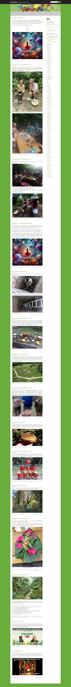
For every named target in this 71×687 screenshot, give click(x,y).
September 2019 (49, 123)
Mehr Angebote (41, 14)
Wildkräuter (28, 154)
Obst (19, 417)
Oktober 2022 (49, 106)
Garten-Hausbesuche (14, 14)
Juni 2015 (48, 148)
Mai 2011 (48, 162)
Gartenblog (13, 12)
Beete (48, 47)
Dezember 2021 (49, 112)
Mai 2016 (48, 144)
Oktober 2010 (49, 164)
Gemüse (20, 154)
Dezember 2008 (49, 177)
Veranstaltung (25, 154)
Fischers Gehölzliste (38, 12)
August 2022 (49, 108)
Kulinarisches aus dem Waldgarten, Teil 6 (22, 64)
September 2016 (49, 140)
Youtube (27, 27)
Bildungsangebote (34, 14)
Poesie (22, 60)
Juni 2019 (48, 124)
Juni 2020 (48, 119)
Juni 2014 (48, 151)
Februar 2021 (49, 116)
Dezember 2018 (49, 127)
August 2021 (49, 114)
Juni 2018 (48, 131)
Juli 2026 (48, 83)
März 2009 (48, 175)
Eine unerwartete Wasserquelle (19, 271)
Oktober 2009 (49, 170)
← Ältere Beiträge (15, 681)
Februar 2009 (49, 176)
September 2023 (49, 101)
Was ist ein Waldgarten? (21, 12)
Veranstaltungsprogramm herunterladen (19, 605)
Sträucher (16, 617)
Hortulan (13, 2)
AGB (21, 614)
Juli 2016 (48, 142)
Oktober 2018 (49, 129)
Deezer (27, 29)
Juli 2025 (48, 91)
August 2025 (49, 90)
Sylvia (48, 41)
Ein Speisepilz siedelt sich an (19, 422)
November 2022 (49, 105)
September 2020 (49, 118)
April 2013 (48, 154)
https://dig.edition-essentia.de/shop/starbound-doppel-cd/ (21, 237)
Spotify (27, 26)
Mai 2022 (48, 110)
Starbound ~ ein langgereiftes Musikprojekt (22, 223)
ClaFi (17, 60)
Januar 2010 (49, 168)
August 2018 (49, 130)
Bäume (20, 481)
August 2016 (49, 141)
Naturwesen (49, 63)
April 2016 (48, 145)
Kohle (48, 59)
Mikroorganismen (23, 447)
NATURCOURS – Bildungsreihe (19, 575)
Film (19, 646)
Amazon (27, 28)
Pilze (26, 447)
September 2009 (49, 171)
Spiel (22, 154)
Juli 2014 (48, 150)
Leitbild (46, 14)
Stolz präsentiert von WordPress (33, 685)
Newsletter (51, 14)
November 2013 (49, 152)
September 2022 (49, 107)
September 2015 (49, 147)
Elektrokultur (49, 53)
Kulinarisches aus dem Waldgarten (20, 518)
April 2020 (48, 122)
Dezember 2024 (49, 95)
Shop (28, 14)
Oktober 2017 (49, 135)
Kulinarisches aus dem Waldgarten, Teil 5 (22, 159)
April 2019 (48, 125)
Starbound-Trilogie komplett (18, 17)
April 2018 (48, 133)
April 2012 (48, 159)
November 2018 (49, 128)
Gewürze (22, 481)
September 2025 (49, 89)
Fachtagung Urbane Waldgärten (19, 354)
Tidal (27, 30)
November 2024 (49, 96)
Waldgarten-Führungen (47, 12)
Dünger (48, 52)
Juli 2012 (48, 158)
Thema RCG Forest (39, 685)
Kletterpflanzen (49, 57)
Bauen (20, 313)
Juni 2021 (48, 115)
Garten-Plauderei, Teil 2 (17, 651)
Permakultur (24, 646)
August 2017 (49, 136)
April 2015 (48, 149)
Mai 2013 (48, 153)
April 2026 (48, 87)
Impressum (56, 14)
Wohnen (22, 677)
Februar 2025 (49, 93)
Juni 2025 (48, 92)
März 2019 (48, 126)
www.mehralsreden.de (28, 657)
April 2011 (48, 163)
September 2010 (49, 165)
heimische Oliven (15, 455)
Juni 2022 (48, 109)
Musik (20, 60)
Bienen (48, 48)
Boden (22, 313)
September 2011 (49, 161)
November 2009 (49, 169)
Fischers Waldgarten (29, 12)
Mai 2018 (48, 132)
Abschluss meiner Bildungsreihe (19, 485)
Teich (48, 73)
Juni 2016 (48, 143)
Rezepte (27, 569)
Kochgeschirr (49, 58)
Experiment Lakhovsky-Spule (54, 35)
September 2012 (49, 157)
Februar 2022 (49, 111)
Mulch (21, 646)
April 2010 (48, 167)
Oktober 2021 (49, 113)
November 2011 (49, 160)
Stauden (13, 617)
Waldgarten (24, 383)
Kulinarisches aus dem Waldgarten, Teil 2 (22, 451)
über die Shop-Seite (25, 613)
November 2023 (49, 100)
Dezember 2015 (49, 146)
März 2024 (48, 99)
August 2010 (49, 166)
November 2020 (49, 117)
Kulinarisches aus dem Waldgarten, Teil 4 (22, 318)
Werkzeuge (49, 77)
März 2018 (48, 134)
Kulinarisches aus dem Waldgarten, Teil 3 (22, 388)
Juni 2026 (48, 84)
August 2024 (49, 98)
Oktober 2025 (49, 88)
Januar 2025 (49, 94)
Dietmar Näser (49, 39)
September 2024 (49, 97)
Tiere (48, 74)
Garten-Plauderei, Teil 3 (17, 621)
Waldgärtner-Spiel (23, 14)
